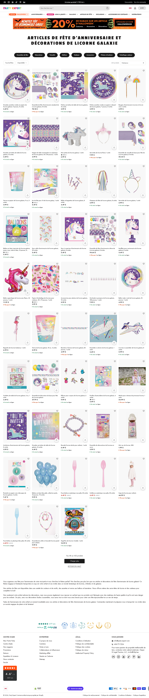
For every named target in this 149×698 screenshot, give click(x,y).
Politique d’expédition (139, 695)
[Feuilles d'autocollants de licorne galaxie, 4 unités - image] (103, 376)
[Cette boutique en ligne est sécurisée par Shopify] (38, 688)
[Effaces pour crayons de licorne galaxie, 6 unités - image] (74, 376)
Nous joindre (128, 2)
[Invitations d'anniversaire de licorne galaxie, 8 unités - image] (16, 426)
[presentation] (16, 105)
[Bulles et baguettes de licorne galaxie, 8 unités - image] (74, 181)
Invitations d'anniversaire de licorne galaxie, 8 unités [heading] (16, 446)
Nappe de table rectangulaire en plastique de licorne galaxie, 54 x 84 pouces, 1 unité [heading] (45, 153)
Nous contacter (8, 659)
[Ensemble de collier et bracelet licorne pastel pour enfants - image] (45, 521)
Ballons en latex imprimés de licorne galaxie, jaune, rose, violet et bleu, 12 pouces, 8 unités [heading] (16, 249)
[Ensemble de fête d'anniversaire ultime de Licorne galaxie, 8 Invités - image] (103, 229)
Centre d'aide (8, 644)
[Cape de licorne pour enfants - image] (132, 474)
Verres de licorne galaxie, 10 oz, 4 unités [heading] (44, 348)
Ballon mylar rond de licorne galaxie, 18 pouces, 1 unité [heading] (130, 299)
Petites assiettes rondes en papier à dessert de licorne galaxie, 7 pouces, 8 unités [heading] (103, 106)
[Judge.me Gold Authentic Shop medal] (90, 625)
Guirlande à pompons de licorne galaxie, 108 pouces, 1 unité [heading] (102, 299)
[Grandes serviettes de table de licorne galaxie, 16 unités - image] (16, 133)
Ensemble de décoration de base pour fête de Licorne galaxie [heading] (45, 396)
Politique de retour (82, 650)
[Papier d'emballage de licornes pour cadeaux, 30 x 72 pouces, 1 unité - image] (45, 279)
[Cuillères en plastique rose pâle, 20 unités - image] (103, 474)
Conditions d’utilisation (124, 695)
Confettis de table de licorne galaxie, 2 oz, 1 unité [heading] (16, 396)
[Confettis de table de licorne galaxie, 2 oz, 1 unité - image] (16, 376)
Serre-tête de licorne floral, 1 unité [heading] (100, 153)
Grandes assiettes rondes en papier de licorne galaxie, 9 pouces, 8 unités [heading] (15, 106)
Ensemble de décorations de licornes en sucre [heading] (102, 446)
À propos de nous (45, 641)
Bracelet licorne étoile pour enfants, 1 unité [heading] (74, 445)
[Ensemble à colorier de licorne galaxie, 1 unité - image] (103, 328)
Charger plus (74, 561)
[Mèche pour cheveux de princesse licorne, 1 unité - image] (132, 376)
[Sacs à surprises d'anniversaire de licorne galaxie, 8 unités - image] (74, 229)
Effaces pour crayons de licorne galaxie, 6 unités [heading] (73, 396)
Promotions (7, 650)
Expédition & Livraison (10, 656)
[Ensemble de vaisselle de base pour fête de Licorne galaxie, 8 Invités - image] (132, 133)
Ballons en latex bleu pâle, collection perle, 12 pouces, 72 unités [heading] (44, 494)
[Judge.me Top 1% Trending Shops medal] (108, 625)
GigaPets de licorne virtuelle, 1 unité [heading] (72, 541)
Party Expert (12, 695)
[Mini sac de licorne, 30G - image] (132, 426)
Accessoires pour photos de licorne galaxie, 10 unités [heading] (74, 299)
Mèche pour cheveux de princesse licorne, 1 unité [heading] (132, 396)
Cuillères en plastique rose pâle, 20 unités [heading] (102, 493)
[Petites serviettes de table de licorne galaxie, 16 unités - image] (74, 86)
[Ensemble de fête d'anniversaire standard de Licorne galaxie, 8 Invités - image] (45, 86)
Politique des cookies (83, 647)
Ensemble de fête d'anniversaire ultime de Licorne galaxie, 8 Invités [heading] (102, 249)
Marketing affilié (44, 653)
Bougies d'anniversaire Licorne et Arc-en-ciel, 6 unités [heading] (131, 106)
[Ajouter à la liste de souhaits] (28, 70)
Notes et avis (44, 647)
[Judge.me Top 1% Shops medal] (99, 625)
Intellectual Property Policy (85, 653)
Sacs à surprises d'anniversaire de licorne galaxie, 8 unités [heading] (73, 249)
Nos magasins (8, 647)
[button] (130, 8)
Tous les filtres (9, 63)
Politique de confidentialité (85, 644)
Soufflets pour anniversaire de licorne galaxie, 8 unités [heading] (130, 249)
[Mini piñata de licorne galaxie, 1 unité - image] (74, 133)
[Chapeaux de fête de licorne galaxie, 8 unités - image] (103, 181)
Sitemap (42, 659)
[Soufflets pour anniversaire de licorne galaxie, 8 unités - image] (132, 229)
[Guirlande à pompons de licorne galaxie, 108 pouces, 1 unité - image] (103, 279)
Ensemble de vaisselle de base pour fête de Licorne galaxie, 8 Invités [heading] (132, 153)
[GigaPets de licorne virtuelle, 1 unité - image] (74, 521)
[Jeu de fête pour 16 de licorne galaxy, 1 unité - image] (45, 181)
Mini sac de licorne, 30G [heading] (126, 445)
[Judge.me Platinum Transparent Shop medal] (82, 625)
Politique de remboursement (91, 695)
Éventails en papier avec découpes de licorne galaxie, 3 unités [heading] (14, 494)
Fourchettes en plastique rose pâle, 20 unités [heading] (74, 493)
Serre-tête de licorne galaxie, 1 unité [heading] (129, 200)
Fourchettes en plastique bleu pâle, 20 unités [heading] (16, 541)
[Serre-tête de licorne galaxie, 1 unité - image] (132, 181)
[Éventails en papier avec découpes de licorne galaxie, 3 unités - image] (16, 474)
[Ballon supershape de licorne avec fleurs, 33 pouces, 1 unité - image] (16, 279)
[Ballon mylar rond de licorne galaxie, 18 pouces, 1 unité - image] (132, 279)
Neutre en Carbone (46, 656)
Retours (6, 653)
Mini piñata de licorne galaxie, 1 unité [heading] (72, 153)
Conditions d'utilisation (83, 641)
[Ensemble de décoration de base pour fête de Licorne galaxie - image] (45, 376)
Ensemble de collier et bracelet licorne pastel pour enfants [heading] (45, 542)
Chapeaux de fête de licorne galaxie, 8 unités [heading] (103, 200)
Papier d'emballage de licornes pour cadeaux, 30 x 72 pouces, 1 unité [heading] (43, 299)
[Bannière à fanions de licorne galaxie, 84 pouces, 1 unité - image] (74, 328)
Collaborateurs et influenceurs (49, 650)
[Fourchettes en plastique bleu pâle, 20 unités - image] (16, 521)
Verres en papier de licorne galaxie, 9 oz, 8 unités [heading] (16, 201)
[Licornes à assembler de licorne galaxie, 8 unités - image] (132, 328)
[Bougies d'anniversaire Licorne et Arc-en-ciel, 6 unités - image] (132, 86)
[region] (74, 2)
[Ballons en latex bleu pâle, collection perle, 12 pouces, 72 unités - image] (45, 474)
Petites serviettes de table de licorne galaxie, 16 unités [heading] (74, 106)
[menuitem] (20, 641)
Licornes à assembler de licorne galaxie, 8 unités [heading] (131, 349)
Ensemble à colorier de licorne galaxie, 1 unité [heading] (102, 349)
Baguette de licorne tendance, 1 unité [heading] (14, 348)
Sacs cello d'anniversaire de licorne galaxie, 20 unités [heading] (45, 249)
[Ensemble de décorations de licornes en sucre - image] (103, 426)
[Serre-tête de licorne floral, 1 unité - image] (103, 133)
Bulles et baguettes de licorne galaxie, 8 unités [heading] (73, 201)
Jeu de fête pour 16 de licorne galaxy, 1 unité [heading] (45, 200)
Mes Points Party (9, 641)
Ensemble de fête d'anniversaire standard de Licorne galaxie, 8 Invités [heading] (45, 106)
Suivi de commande (140, 2)
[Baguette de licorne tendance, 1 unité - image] (16, 328)
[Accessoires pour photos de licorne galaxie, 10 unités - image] (74, 279)
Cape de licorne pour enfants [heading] (127, 493)
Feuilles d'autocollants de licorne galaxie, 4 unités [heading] (103, 396)
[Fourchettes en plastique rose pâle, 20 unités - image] (74, 474)
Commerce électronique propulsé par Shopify (29, 695)
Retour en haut (74, 566)
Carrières (42, 644)
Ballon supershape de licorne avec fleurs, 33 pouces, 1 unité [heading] (16, 299)
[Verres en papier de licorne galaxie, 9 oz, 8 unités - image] (16, 181)
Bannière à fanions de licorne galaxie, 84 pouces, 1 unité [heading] (73, 349)
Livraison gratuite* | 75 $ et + (74, 2)
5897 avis (10, 678)
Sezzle (5, 662)
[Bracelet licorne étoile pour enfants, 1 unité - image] (74, 426)
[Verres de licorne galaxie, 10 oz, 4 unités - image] (45, 328)
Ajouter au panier (27, 100)
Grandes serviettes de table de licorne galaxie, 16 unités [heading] (14, 153)
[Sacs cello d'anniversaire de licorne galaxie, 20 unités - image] (45, 229)
